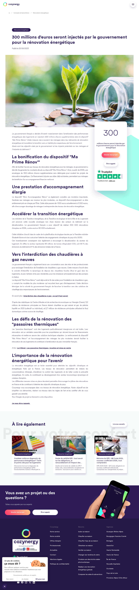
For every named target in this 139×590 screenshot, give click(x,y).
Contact (53, 555)
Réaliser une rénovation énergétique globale (86, 568)
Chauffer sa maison (85, 536)
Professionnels (55, 545)
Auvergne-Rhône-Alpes (114, 531)
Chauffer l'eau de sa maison (88, 541)
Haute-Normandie (112, 550)
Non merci (9, 579)
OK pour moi (40, 579)
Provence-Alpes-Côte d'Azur (116, 578)
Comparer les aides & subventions (90, 574)
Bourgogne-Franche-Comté (116, 536)
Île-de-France (111, 559)
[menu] (133, 4)
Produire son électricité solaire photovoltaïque (89, 561)
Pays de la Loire (112, 573)
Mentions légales (56, 559)
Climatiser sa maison (85, 545)
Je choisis (25, 579)
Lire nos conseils (119, 424)
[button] (4, 586)
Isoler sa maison (84, 531)
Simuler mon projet (110, 155)
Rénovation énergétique (41, 13)
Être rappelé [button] (110, 164)
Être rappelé (45, 512)
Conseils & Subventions (21, 13)
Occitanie (109, 568)
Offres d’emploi (55, 541)
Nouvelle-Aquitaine (113, 564)
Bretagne (109, 541)
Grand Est (110, 545)
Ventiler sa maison (84, 550)
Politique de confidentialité (59, 564)
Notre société (55, 536)
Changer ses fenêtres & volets (89, 555)
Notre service (55, 531)
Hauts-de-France (112, 555)
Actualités (53, 550)
